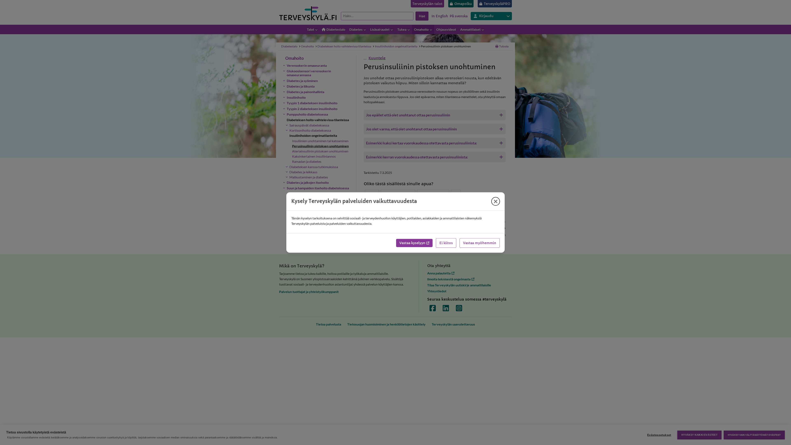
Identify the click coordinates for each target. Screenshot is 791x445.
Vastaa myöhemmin (479, 243)
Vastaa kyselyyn (412, 243)
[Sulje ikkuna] (495, 201)
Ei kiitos (446, 243)
